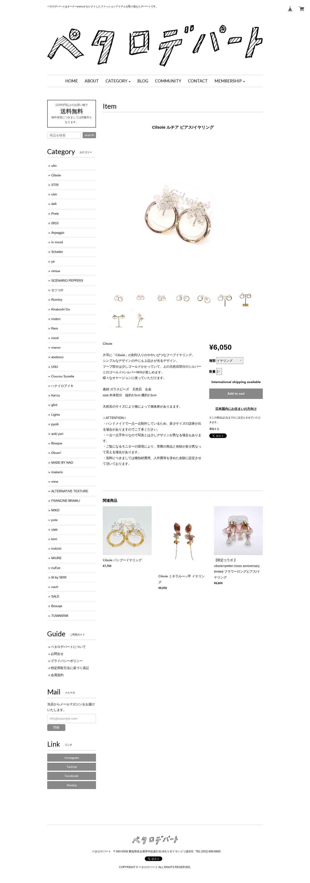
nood (55, 338)
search (89, 135)
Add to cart (236, 393)
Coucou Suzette (62, 376)
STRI (55, 185)
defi (54, 204)
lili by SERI (58, 577)
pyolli (55, 424)
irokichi (56, 548)
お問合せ (57, 654)
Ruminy (56, 299)
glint (54, 405)
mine (54, 481)
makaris (57, 472)
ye (53, 261)
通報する (214, 429)
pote (54, 520)
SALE (55, 596)
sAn (54, 165)
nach (54, 587)
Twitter (71, 767)
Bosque (56, 443)
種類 (212, 360)
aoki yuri (57, 433)
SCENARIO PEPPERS (67, 280)
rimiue (55, 271)
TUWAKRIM (59, 615)
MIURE (56, 558)
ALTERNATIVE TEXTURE (69, 491)
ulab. (54, 529)
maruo (56, 347)
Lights (55, 414)
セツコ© (57, 290)
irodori (55, 319)
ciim (54, 194)
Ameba (72, 785)
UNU (54, 367)
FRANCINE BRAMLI (65, 500)
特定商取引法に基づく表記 (70, 668)
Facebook (72, 776)
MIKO (55, 510)
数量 (212, 371)
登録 (56, 727)
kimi (54, 539)
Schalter (57, 251)
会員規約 (57, 675)
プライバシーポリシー (67, 661)
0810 (55, 223)
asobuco (57, 357)
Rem (54, 328)
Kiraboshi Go (60, 309)
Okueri (56, 453)
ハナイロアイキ (62, 386)
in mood (57, 242)
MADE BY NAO (62, 462)
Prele (55, 213)
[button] (118, 81)
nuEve (55, 568)
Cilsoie (56, 175)
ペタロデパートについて (68, 647)
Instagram (71, 758)
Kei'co (55, 395)
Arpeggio (57, 232)
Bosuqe (56, 606)
